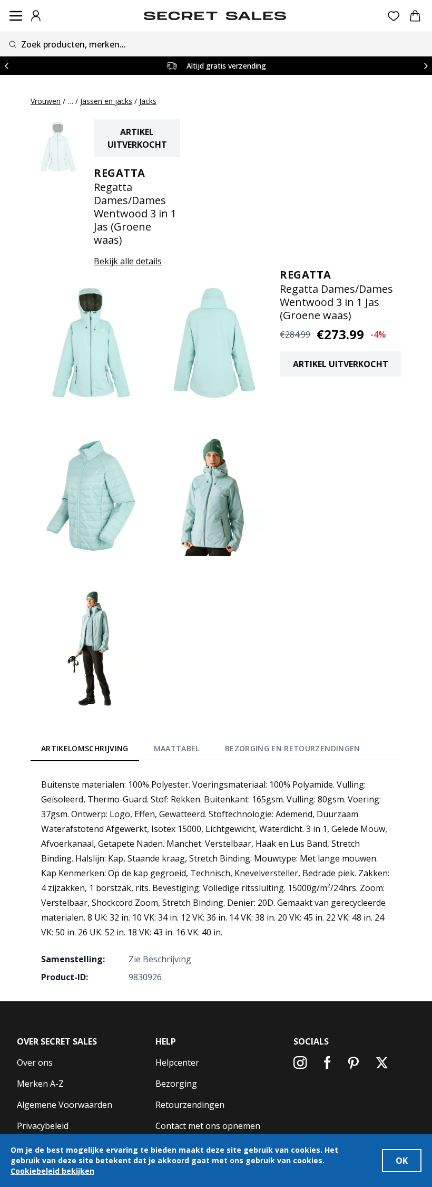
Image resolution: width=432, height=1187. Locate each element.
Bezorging (176, 1083)
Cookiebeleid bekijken (52, 1171)
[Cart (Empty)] (415, 15)
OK (402, 1160)
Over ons (35, 1062)
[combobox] (216, 44)
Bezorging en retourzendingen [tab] (292, 748)
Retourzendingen (189, 1105)
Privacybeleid (42, 1126)
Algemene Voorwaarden (64, 1105)
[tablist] (201, 750)
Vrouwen (46, 101)
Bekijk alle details (128, 261)
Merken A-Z (40, 1083)
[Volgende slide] (425, 65)
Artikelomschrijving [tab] (85, 748)
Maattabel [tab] (177, 748)
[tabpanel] (216, 880)
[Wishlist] (394, 16)
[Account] (35, 15)
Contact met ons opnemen (207, 1126)
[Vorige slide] (6, 65)
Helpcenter (177, 1062)
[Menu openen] (15, 15)
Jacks (147, 101)
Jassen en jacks (106, 101)
